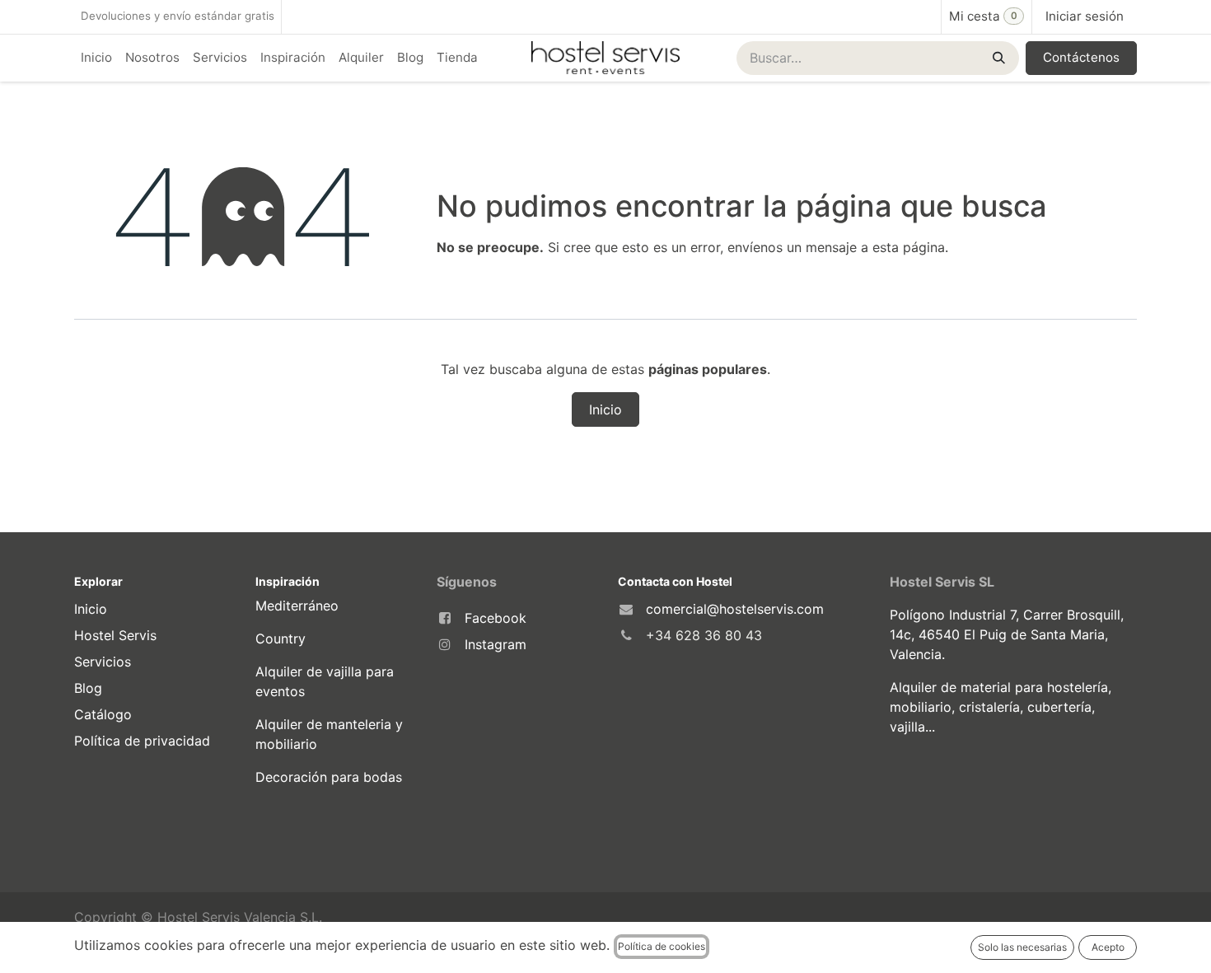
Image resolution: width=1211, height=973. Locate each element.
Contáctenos (1081, 57)
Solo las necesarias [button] (1022, 947)
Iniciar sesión (1084, 16)
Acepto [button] (1108, 947)
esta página (908, 247)
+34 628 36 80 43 (704, 635)
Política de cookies (661, 946)
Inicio (605, 409)
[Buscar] (997, 58)
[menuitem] (96, 58)
